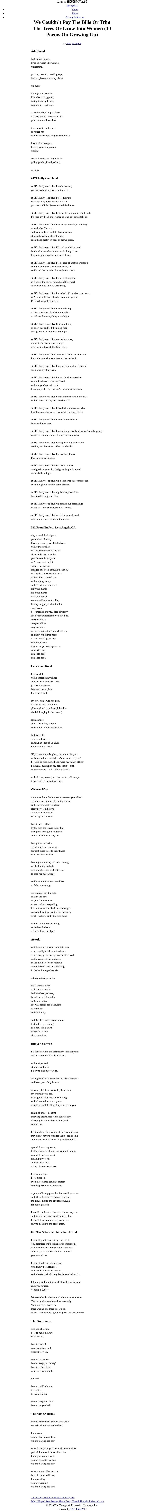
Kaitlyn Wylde (73, 43)
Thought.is (72, 5)
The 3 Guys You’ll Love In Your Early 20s (53, 1497)
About (75, 13)
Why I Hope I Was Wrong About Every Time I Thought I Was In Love (67, 1501)
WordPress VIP (78, 1509)
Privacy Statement (75, 17)
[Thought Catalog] (77, 1)
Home (75, 9)
